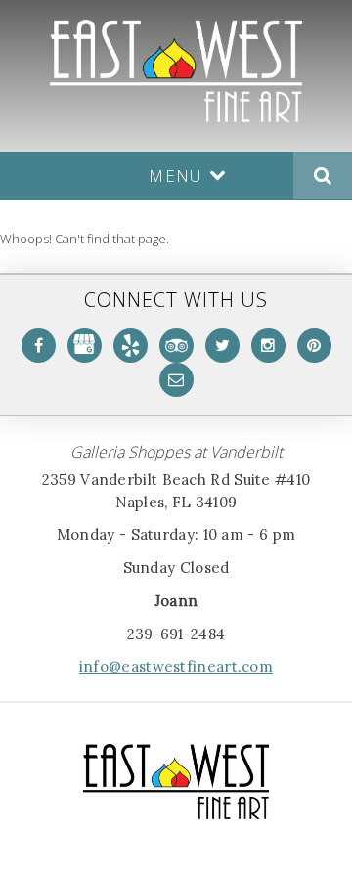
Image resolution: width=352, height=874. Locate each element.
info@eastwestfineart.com (176, 666)
